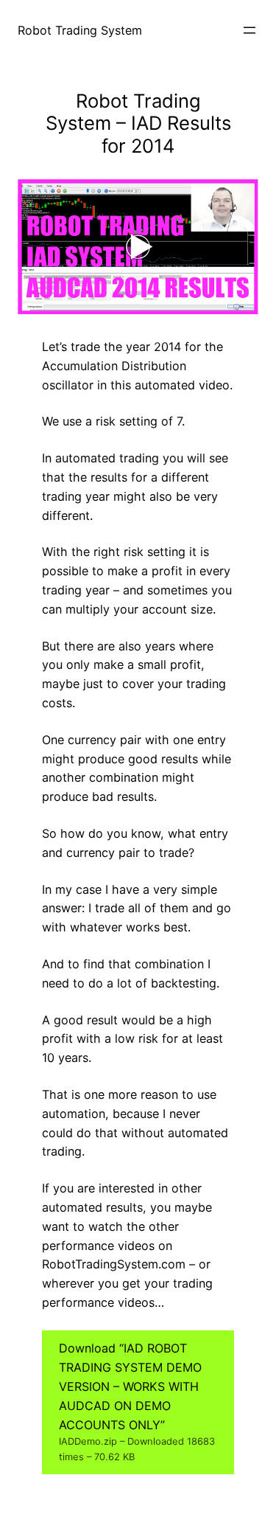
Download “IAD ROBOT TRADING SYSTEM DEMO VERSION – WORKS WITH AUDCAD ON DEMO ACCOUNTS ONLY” (137, 1401)
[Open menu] (249, 30)
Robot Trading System (80, 30)
